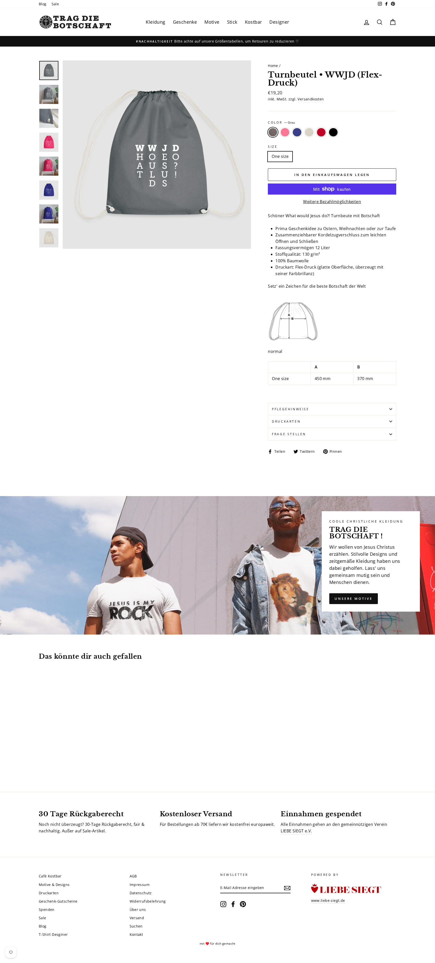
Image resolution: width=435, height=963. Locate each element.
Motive (211, 22)
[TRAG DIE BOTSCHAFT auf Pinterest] (243, 904)
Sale (55, 4)
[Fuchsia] (49, 762)
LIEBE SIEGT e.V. (296, 831)
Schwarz (333, 132)
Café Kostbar (50, 876)
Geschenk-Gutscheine (58, 901)
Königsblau (297, 132)
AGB (133, 876)
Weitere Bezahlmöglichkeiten (332, 201)
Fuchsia (285, 132)
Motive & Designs (54, 884)
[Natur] (62, 762)
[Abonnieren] (287, 888)
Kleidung (155, 22)
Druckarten (286, 421)
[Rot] (69, 762)
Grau (273, 132)
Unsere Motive (354, 598)
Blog (43, 4)
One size (280, 156)
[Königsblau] (55, 762)
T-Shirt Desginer (53, 934)
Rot (321, 132)
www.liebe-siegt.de (328, 900)
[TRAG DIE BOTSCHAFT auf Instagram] (223, 904)
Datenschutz (141, 893)
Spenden (47, 909)
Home (273, 65)
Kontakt (136, 934)
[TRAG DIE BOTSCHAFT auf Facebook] (233, 904)
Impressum (140, 884)
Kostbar (253, 22)
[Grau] (42, 762)
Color (281, 122)
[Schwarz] (76, 762)
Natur (309, 132)
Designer (279, 22)
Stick (232, 22)
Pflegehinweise (290, 409)
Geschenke (185, 22)
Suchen (136, 926)
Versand (137, 917)
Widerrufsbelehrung (148, 901)
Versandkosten (311, 99)
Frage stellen (289, 434)
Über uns (138, 909)
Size (272, 146)
